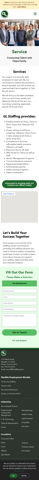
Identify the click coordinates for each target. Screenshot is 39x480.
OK (13, 476)
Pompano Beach (28, 447)
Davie (3, 443)
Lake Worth (5, 455)
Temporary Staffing (8, 382)
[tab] (19, 283)
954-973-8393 (9, 367)
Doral (3, 447)
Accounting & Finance (9, 406)
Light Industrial (27, 418)
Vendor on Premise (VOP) (10, 394)
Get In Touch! (19, 332)
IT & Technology (7, 419)
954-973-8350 (12, 364)
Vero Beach (26, 451)
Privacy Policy (19, 471)
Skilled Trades (27, 414)
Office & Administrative (9, 423)
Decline (24, 476)
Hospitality (25, 422)
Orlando (25, 443)
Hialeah (3, 451)
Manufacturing (27, 410)
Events (3, 427)
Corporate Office (7, 439)
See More (25, 426)
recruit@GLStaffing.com (15, 369)
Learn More (21, 7)
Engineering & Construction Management (6, 412)
